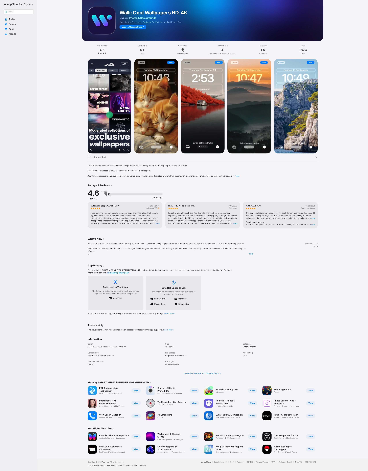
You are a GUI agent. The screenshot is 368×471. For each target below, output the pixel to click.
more (237, 176)
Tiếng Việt (298, 462)
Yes (89, 364)
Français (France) (262, 462)
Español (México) (220, 462)
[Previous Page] (85, 106)
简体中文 (250, 462)
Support (143, 465)
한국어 (273, 462)
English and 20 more (174, 355)
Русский (240, 462)
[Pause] (119, 150)
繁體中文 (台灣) (310, 462)
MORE (157, 223)
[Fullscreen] (128, 150)
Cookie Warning (131, 465)
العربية (232, 462)
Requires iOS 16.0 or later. (99, 355)
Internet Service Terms (96, 465)
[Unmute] (123, 150)
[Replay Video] (91, 150)
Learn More (169, 313)
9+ (244, 355)
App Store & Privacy (114, 465)
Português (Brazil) (285, 462)
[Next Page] (321, 106)
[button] (18, 19)
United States (206, 462)
